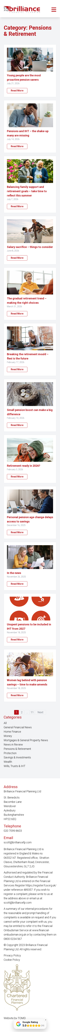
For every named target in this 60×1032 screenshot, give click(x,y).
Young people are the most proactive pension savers (24, 77)
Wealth (8, 761)
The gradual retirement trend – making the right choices (26, 300)
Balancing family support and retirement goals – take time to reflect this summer (27, 191)
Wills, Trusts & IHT (14, 766)
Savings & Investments (17, 757)
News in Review (13, 744)
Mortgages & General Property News (26, 740)
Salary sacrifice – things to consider (30, 247)
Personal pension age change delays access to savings (30, 519)
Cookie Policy (12, 959)
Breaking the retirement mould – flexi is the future (27, 356)
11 (32, 712)
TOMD (22, 1018)
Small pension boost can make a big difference (30, 412)
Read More (17, 90)
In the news (14, 573)
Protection (10, 753)
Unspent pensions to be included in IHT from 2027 (29, 626)
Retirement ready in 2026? (23, 465)
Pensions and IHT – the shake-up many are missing (27, 133)
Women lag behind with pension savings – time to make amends (27, 682)
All (5, 723)
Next (40, 712)
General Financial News (18, 727)
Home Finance (12, 731)
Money (8, 736)
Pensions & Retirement (17, 748)
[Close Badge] (45, 1019)
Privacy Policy (12, 955)
